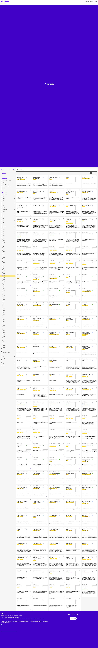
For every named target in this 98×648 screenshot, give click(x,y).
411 (4, 292)
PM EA (4, 347)
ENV (3, 224)
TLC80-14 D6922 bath (21, 515)
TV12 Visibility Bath (53, 515)
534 (4, 321)
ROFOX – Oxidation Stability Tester (37, 446)
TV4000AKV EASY (69, 543)
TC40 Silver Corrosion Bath (86, 488)
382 (4, 277)
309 (4, 264)
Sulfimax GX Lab (69, 459)
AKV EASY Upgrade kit (86, 191)
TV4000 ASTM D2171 (37, 543)
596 (4, 332)
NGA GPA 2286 (52, 374)
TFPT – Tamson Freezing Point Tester (37, 502)
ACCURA (51, 191)
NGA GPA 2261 (36, 374)
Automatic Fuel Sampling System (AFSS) (36, 234)
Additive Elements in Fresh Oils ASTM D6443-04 (70, 192)
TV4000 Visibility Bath (53, 543)
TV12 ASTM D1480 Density (36, 516)
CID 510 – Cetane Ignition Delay (52, 248)
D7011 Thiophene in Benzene (20, 277)
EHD (17, 290)
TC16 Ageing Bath (36, 473)
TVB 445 (51, 557)
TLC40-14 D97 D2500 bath (86, 502)
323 (4, 266)
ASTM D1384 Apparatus (35, 220)
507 (4, 314)
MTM (83, 360)
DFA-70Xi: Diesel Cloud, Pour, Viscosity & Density (37, 277)
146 (4, 244)
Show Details (94, 172)
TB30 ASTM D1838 (20, 473)
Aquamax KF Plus (52, 205)
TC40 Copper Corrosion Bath (69, 488)
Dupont (4, 216)
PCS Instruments (6, 184)
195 (4, 257)
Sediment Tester (52, 445)
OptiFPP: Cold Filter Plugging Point (20, 403)
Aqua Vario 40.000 (36, 205)
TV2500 (67, 529)
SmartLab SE (35, 459)
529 (4, 319)
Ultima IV (18, 571)
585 (4, 330)
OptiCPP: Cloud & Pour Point (86, 375)
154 (4, 248)
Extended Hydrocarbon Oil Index (70, 291)
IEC (3, 233)
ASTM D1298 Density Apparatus (21, 220)
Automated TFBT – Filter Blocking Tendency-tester (20, 234)
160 (4, 251)
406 (4, 290)
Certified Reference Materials (37, 248)
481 (4, 310)
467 (4, 306)
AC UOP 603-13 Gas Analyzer (37, 192)
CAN (3, 202)
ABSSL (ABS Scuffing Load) (53, 178)
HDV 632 (84, 304)
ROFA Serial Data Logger (20, 446)
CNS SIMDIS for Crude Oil (70, 248)
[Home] (5, 2)
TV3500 (83, 529)
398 (4, 286)
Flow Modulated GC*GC (54, 304)
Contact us (74, 618)
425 (4, 295)
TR (3, 363)
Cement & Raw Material (86, 233)
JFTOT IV (18, 346)
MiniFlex (18, 360)
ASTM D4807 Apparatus (68, 220)
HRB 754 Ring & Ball (86, 318)
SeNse (67, 445)
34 (3, 268)
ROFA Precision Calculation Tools (85, 431)
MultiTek (18, 374)
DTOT (83, 276)
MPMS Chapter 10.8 (6, 352)
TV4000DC (84, 543)
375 (4, 275)
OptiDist (18, 388)
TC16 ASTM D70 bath (21, 487)
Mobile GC (35, 360)
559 (4, 325)
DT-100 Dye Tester (69, 276)
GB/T (3, 227)
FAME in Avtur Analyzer (86, 290)
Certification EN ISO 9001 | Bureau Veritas (9, 631)
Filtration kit (35, 304)
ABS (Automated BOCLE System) (36, 178)
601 (4, 336)
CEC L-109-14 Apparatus (68, 234)
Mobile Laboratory (53, 360)
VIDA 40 (67, 571)
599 (4, 334)
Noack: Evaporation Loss (70, 375)
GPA (3, 231)
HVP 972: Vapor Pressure (36, 333)
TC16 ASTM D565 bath (70, 473)
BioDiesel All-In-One (53, 233)
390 (4, 281)
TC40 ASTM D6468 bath (54, 487)
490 (4, 312)
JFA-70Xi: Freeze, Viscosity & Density (86, 333)
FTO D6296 (68, 304)
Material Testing (36, 346)
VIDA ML (84, 571)
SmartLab (18, 459)
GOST (4, 229)
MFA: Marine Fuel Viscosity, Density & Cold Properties (86, 347)
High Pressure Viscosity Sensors (69, 319)
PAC (3, 182)
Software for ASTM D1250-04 (53, 460)
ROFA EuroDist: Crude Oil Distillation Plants (70, 431)
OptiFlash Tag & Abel (86, 388)
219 (4, 259)
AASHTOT (4, 194)
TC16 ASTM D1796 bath (54, 473)
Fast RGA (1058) (20, 304)
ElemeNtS (35, 290)
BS (3, 200)
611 (4, 338)
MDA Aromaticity (69, 346)
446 (4, 303)
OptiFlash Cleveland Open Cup (53, 389)
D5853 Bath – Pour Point (85, 262)
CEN (3, 205)
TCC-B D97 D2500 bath (21, 501)
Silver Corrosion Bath (86, 445)
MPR (67, 360)
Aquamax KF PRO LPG (70, 205)
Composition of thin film (86, 248)
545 (4, 323)
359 (4, 270)
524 (4, 317)
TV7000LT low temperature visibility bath (37, 558)
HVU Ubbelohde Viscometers (52, 333)
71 (3, 341)
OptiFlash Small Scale (70, 388)
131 (4, 242)
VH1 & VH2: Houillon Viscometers (53, 572)
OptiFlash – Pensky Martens (37, 389)
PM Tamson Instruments (7, 186)
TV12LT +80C (84, 515)
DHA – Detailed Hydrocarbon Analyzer (53, 277)
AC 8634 (83, 177)
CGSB (4, 207)
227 (4, 262)
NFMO (4, 358)
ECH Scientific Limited (7, 180)
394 (4, 284)
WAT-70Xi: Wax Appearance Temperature (85, 587)
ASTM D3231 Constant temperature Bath (53, 220)
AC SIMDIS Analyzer (20, 191)
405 (4, 288)
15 (3, 246)
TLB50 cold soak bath (70, 501)
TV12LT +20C (68, 515)
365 (4, 273)
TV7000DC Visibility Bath (20, 558)
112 (4, 238)
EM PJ (4, 345)
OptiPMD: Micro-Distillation (85, 403)
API (3, 196)
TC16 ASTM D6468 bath (86, 473)
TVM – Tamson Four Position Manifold (70, 558)
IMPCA (4, 235)
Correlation (5, 209)
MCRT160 (51, 346)
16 (3, 249)
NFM (3, 356)
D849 (4, 211)
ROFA (4, 189)
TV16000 (18, 529)
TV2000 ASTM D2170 (37, 529)
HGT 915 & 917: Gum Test (37, 319)
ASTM (4, 198)
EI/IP (3, 220)
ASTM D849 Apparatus (86, 219)
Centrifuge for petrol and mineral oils (20, 248)
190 (4, 255)
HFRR (18, 318)
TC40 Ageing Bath (36, 487)
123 (4, 240)
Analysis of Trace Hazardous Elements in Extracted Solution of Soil (21, 207)
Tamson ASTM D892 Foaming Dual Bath (86, 460)
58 (3, 328)
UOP (3, 365)
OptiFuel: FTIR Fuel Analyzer (37, 403)
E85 (3, 218)
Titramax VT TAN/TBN (53, 501)
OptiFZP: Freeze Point (53, 402)
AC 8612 (67, 177)
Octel (3, 360)
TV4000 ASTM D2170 (21, 543)
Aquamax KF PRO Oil (86, 205)
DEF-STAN (5, 213)
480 (4, 308)
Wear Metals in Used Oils (21, 600)
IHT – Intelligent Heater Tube (70, 333)
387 (4, 279)
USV (34, 571)
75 (3, 343)
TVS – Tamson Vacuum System (86, 558)
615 (4, 339)
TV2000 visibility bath (53, 529)
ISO (3, 349)
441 (4, 299)
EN (3, 222)
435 (4, 297)
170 (4, 253)
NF (3, 354)
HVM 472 (18, 332)
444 (4, 301)
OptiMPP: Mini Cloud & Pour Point (70, 403)
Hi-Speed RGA (52, 318)
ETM (50, 290)
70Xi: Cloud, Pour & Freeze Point (20, 178)
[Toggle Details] (30, 187)
